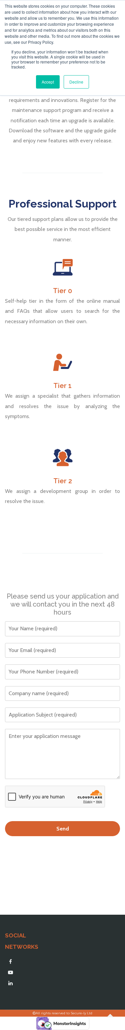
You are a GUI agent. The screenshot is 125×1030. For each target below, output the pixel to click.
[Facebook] (10, 961)
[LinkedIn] (10, 983)
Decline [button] (76, 82)
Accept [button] (48, 82)
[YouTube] (10, 972)
